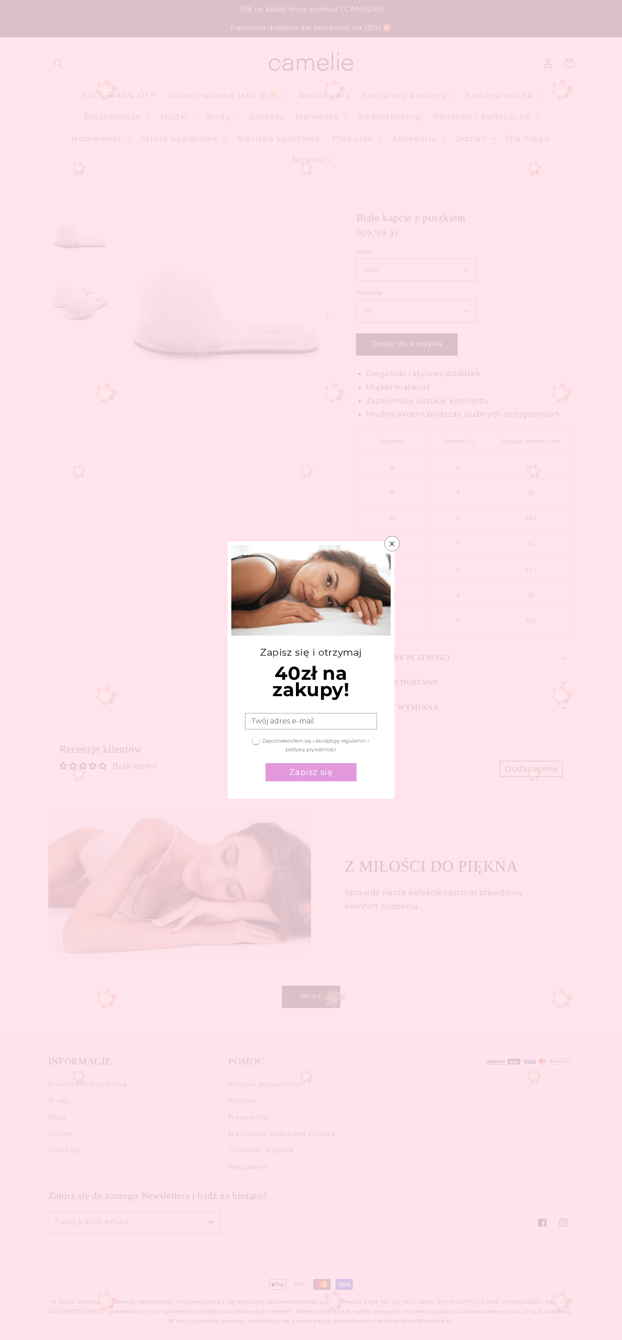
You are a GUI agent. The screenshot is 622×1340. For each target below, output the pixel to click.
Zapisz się (310, 772)
